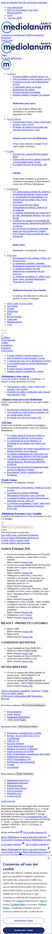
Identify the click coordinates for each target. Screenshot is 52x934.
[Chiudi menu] (5, 330)
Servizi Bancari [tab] (8, 340)
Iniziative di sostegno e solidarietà (22, 749)
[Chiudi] (13, 69)
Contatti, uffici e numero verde (15, 540)
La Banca (11, 74)
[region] (26, 894)
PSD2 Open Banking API (19, 759)
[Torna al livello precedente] (2, 330)
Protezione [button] (6, 37)
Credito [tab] (4, 342)
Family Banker (14, 714)
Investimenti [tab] (6, 345)
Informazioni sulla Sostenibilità (21, 762)
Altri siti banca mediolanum (33, 705)
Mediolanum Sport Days (18, 780)
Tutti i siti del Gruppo (17, 720)
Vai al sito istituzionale (11, 58)
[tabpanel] (26, 368)
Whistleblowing (14, 793)
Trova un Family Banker (12, 693)
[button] (9, 15)
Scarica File (27, 562)
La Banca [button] (6, 35)
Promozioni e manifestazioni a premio (24, 733)
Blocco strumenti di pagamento (16, 690)
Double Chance (19, 245)
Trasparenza (12, 311)
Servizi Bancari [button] (18, 35)
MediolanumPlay (15, 12)
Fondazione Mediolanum (18, 717)
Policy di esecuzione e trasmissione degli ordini (28, 754)
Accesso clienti (26, 303)
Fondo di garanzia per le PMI (20, 751)
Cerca (3, 527)
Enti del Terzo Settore (17, 788)
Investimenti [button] (38, 35)
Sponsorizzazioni (15, 785)
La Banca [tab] (5, 337)
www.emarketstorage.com (35, 816)
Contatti (10, 308)
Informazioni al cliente (27, 726)
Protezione (12, 255)
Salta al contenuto (9, 2)
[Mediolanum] (26, 32)
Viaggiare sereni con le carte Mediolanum (30, 138)
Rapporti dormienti (15, 743)
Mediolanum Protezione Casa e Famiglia (29, 290)
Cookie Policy (18, 904)
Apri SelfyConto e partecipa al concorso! (19, 535)
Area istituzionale (15, 7)
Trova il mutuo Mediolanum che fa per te (19, 537)
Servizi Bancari (14, 119)
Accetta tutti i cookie (23, 930)
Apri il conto (7, 40)
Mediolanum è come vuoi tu (24, 103)
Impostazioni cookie (23, 921)
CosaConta (33, 10)
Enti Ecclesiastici (14, 791)
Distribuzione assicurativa (18, 756)
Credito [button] (28, 35)
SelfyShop (17, 173)
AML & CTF (13, 741)
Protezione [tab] (6, 348)
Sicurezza (36, 690)
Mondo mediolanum (25, 774)
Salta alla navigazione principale (32, 2)
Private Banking (20, 10)
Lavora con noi (14, 796)
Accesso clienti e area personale (15, 543)
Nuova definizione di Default (20, 746)
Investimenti (12, 189)
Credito (10, 151)
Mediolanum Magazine (17, 783)
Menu (4, 55)
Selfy (9, 10)
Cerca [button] (9, 324)
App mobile (12, 306)
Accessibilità (12, 767)
